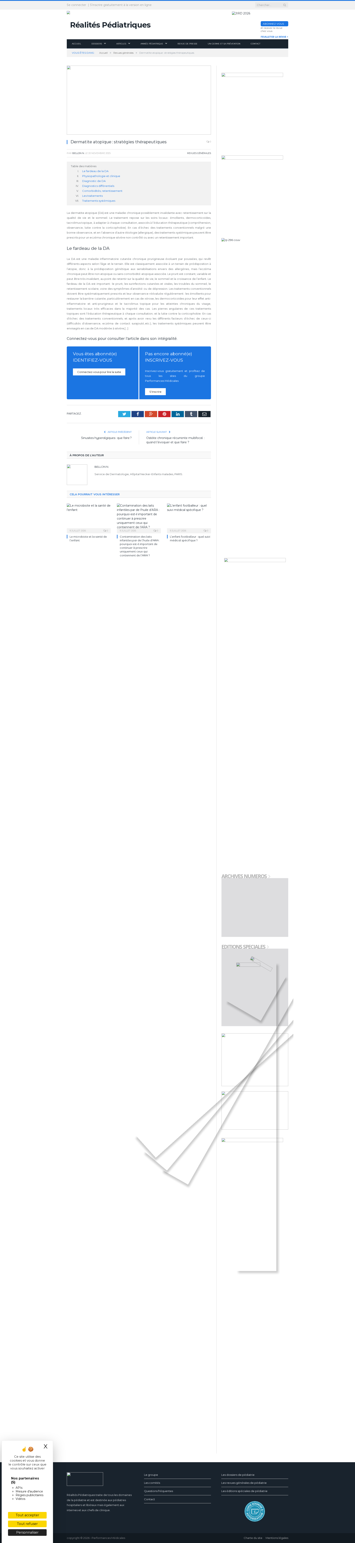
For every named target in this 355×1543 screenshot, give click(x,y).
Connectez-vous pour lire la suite (99, 372)
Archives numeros (244, 877)
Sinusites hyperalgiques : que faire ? (106, 438)
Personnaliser (27, 1532)
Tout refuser (27, 1524)
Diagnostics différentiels (98, 186)
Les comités (152, 1482)
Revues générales (199, 153)
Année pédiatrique (152, 43)
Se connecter (76, 5)
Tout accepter (27, 1515)
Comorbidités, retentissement (102, 190)
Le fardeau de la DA (95, 171)
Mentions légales (277, 1538)
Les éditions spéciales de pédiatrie (244, 1491)
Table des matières (83, 166)
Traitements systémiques (98, 200)
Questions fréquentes (158, 1491)
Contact (255, 43)
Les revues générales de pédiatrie (244, 1482)
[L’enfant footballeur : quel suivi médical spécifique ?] (189, 518)
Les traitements (92, 195)
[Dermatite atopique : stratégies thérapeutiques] (139, 101)
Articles (121, 43)
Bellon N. (78, 153)
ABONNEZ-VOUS (273, 23)
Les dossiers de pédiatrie (238, 1474)
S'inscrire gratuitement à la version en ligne (121, 5)
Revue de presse (187, 43)
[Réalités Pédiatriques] (109, 24)
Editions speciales (243, 947)
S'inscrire (155, 391)
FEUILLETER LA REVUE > (274, 37)
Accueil (76, 43)
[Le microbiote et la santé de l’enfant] (89, 518)
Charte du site (253, 1538)
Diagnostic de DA (94, 181)
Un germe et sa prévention (224, 43)
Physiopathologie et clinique (101, 176)
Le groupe (151, 1474)
